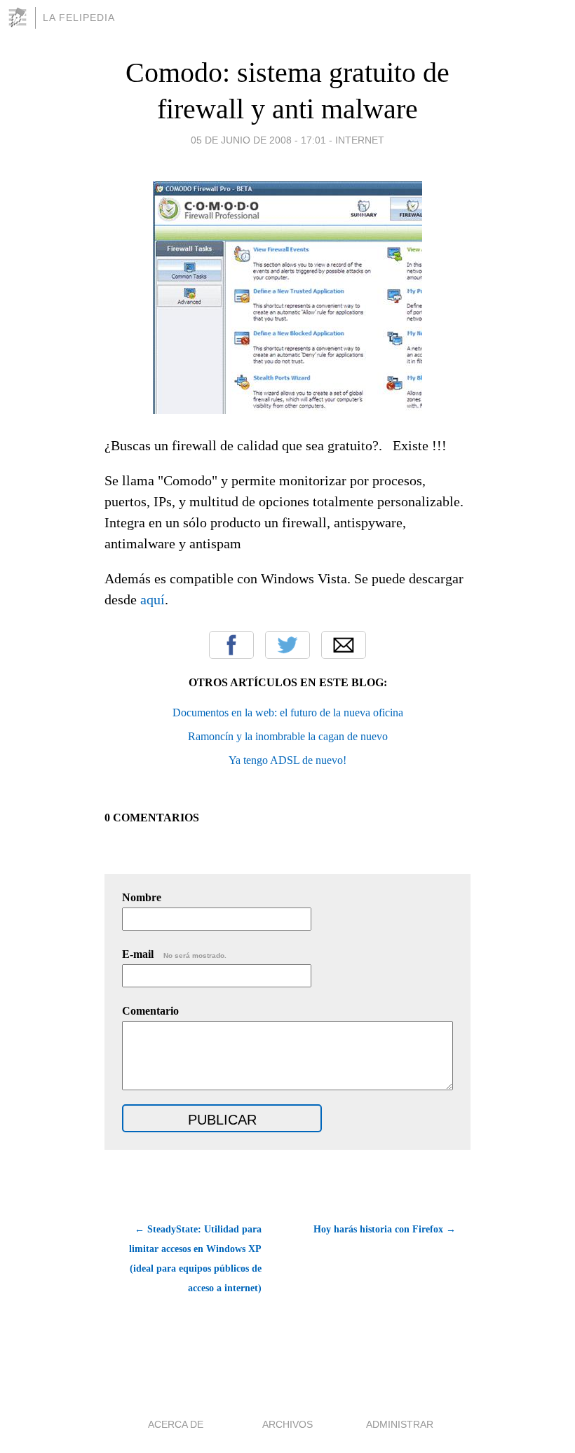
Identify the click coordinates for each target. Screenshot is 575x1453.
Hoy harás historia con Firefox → (384, 1229)
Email (343, 645)
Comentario (150, 1011)
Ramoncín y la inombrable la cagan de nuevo (288, 736)
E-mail (174, 954)
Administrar (399, 1424)
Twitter (287, 645)
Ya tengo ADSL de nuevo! (287, 760)
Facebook (231, 645)
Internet (359, 140)
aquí (152, 599)
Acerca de (175, 1424)
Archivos (287, 1424)
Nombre (141, 897)
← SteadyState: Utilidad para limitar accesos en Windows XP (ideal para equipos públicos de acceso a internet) (195, 1258)
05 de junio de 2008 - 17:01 (258, 140)
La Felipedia (79, 17)
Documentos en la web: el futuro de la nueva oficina (287, 712)
